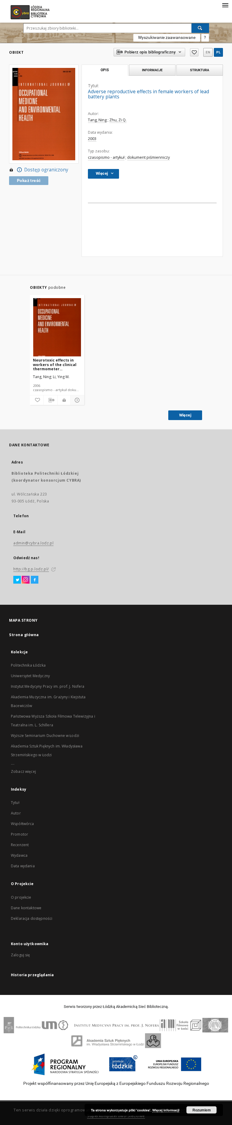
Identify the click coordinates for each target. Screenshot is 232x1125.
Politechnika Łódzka (28, 665)
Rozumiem (201, 1110)
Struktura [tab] (199, 70)
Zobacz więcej (23, 771)
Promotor (19, 834)
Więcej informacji (165, 1110)
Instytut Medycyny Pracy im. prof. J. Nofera (47, 686)
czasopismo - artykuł (106, 157)
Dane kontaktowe (26, 907)
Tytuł (15, 802)
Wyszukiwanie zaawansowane (166, 37)
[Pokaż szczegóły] (76, 400)
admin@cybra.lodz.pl (33, 543)
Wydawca (19, 855)
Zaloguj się (20, 955)
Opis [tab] (105, 70)
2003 (92, 138)
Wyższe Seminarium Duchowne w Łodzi (45, 735)
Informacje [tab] (152, 70)
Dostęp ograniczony (46, 170)
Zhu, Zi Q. (118, 120)
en (208, 52)
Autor (16, 813)
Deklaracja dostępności (31, 918)
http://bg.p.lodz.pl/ (31, 569)
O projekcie (21, 897)
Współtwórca (22, 823)
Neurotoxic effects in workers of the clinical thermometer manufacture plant (54, 364)
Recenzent (20, 844)
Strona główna (24, 634)
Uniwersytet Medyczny (30, 675)
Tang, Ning (97, 120)
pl (218, 52)
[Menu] (225, 5)
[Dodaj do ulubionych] (194, 52)
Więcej (185, 415)
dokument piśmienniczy (148, 157)
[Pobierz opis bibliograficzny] (50, 400)
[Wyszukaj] (200, 28)
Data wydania (23, 865)
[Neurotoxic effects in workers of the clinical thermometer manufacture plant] (57, 327)
